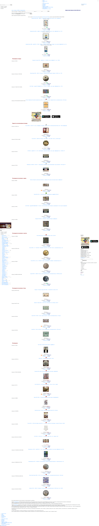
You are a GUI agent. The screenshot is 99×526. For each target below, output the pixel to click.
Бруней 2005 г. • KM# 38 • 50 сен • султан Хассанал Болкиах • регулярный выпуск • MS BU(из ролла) (46, 273)
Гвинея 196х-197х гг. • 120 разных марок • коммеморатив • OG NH (46, 194)
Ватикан (3, 252)
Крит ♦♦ (3, 258)
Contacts (3, 519)
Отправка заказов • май (84, 250)
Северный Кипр (4, 266)
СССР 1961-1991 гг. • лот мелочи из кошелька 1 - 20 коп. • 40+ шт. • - (46, 384)
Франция (3, 270)
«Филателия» (16, 504)
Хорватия (3, 271)
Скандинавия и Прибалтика (6, 246)
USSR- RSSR (4, 241)
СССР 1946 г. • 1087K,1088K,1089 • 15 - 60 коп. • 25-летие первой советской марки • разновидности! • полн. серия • (46, 205)
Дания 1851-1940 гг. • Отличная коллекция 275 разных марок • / (46, 397)
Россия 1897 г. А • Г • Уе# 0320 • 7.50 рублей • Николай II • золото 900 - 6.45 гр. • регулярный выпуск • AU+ (46, 247)
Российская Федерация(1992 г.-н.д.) (7, 242)
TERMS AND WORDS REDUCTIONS (48, 7)
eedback (3, 515)
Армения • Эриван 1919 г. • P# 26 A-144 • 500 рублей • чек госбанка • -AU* (46, 302)
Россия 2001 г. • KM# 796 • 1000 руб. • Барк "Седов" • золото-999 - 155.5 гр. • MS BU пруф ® (46, 138)
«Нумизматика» (16, 501)
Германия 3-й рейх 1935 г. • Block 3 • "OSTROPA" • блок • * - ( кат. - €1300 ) (46, 60)
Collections (3, 239)
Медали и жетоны (4, 237)
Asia (2, 278)
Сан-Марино (4, 265)
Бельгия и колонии (5, 250)
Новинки (2, 8)
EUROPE (3, 244)
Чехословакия (4, 273)
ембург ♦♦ (4, 260)
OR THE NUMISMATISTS (5, 284)
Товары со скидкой (4, 6)
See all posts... (83, 257)
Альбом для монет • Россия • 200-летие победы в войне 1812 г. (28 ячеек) (46, 410)
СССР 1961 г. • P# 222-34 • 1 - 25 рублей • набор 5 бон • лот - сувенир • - (46, 436)
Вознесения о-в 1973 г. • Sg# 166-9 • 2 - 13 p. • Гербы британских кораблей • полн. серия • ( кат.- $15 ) (46, 449)
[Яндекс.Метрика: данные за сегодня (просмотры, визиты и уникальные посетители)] (82, 274)
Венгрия (3, 253)
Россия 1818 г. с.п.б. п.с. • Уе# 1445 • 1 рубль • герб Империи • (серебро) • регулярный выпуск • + (46, 260)
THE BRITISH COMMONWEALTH (6, 243)
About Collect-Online (46, 3)
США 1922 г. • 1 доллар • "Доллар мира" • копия (46, 358)
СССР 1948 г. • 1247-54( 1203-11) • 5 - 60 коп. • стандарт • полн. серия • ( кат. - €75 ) (46, 86)
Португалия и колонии (5, 263)
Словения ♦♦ (4, 268)
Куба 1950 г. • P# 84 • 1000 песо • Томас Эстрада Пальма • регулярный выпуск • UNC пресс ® (46, 329)
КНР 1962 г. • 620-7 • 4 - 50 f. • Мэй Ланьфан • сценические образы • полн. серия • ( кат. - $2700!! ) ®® (46, 150)
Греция (3, 255)
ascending (34, 16)
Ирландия (3, 256)
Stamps (3, 238)
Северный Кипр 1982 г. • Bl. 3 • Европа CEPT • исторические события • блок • (46, 18)
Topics (3, 281)
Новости (3, 517)
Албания (3, 247)
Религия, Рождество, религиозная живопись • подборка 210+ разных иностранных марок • (46, 179)
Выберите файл (14, 13)
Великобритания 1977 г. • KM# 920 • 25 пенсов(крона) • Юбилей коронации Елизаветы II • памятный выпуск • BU (46, 461)
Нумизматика (4, 235)
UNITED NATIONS (4, 280)
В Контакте (83, 264)
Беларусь (3, 249)
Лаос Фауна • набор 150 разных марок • (46, 344)
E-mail (82, 259)
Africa (3, 279)
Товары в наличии (3, 7)
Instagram (82, 268)
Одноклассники (83, 263)
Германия (3, 254)
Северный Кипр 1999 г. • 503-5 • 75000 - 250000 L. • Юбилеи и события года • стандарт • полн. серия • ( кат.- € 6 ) (46, 44)
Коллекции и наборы (5, 245)
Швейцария (4, 274)
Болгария (3, 251)
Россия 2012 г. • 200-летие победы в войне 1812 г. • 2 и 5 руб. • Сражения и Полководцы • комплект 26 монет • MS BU (46, 423)
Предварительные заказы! (47, 8)
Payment (44, 5)
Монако (3, 261)
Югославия (4, 275)
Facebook (82, 265)
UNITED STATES (4, 276)
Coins (3, 236)
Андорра (3, 248)
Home (43, 0)
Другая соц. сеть (84, 269)
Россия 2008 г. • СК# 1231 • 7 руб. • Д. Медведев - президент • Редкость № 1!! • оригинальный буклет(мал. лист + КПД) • (46, 125)
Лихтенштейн (4, 259)
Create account (45, 1)
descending (38, 16)
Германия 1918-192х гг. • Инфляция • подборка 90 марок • (46, 218)
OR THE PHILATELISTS (5, 283)
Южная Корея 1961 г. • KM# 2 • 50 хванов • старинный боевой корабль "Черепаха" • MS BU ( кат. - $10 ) (46, 73)
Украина (3, 269)
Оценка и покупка (45, 6)
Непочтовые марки (5, 282)
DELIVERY (44, 4)
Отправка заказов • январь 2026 (86, 255)
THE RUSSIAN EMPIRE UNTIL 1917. (7, 240)
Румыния (3, 264)
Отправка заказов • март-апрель (86, 252)
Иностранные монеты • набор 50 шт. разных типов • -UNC (46, 235)
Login (2, 514)
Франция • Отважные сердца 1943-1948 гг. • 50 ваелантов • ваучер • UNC (46, 289)
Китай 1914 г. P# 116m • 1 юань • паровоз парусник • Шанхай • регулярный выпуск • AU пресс (46, 315)
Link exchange (4, 516)
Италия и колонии (5, 257)
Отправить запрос (45, 29)
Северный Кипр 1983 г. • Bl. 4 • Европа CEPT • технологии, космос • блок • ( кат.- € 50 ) (46, 31)
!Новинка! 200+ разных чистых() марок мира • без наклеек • (46, 371)
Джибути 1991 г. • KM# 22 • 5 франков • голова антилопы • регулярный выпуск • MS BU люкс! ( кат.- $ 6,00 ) (46, 488)
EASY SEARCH (4, 523)
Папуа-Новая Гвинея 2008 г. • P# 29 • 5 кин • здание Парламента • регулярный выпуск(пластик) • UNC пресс (46, 475)
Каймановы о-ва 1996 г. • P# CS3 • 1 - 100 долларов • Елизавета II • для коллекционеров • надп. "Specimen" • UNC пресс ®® (46, 164)
